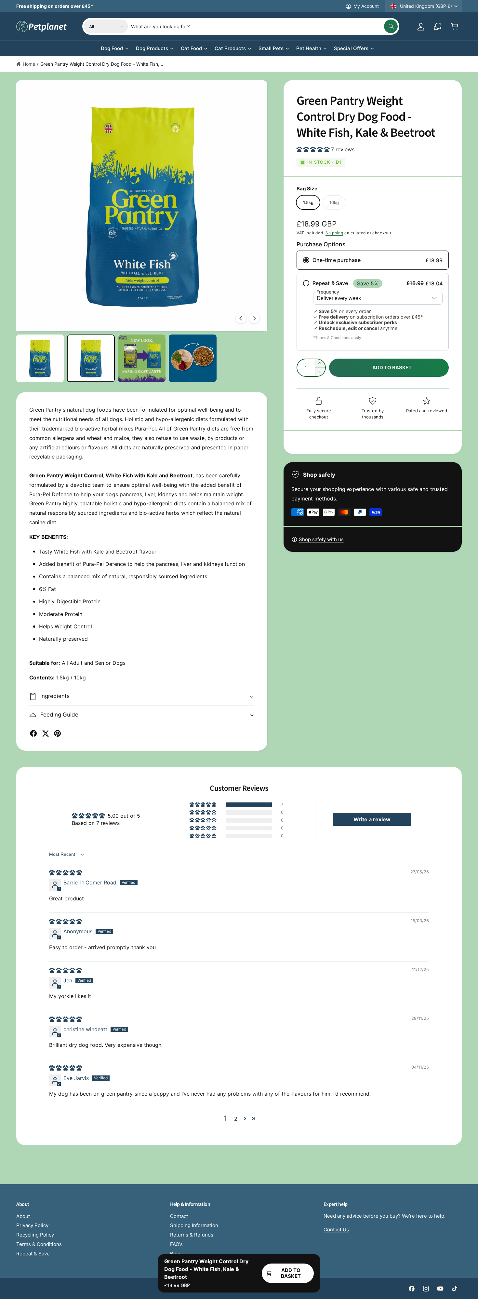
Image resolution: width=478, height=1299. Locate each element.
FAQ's (176, 1244)
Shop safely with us (321, 539)
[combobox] (264, 26)
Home (29, 64)
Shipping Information (194, 1225)
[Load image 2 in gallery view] (90, 358)
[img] (65, 872)
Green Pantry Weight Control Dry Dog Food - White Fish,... (101, 64)
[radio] (373, 260)
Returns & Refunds (191, 1235)
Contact (179, 1216)
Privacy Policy (32, 1225)
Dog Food (112, 48)
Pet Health (308, 48)
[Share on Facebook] (33, 733)
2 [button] (235, 1118)
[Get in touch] (437, 26)
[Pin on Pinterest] (57, 733)
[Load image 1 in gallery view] (40, 358)
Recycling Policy (35, 1235)
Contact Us (336, 1229)
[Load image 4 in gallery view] (192, 358)
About (23, 1216)
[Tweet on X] (45, 733)
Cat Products (230, 48)
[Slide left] (241, 318)
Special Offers (351, 48)
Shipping (334, 232)
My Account (366, 6)
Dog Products (152, 48)
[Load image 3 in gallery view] (142, 358)
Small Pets (271, 48)
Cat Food (191, 48)
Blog (175, 1254)
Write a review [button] (372, 819)
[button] (454, 26)
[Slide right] (254, 318)
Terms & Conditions (39, 1244)
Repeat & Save (33, 1254)
